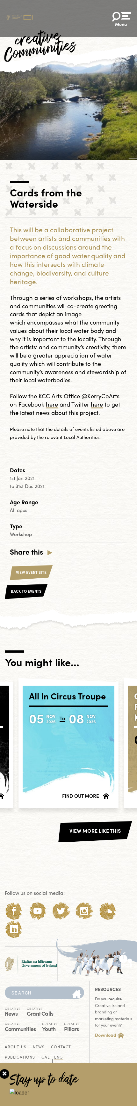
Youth (50, 1026)
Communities (20, 1026)
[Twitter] (61, 911)
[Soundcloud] (108, 911)
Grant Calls (40, 1011)
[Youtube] (37, 911)
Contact (61, 1047)
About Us (15, 1047)
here (52, 404)
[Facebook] (14, 911)
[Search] (77, 994)
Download (105, 1035)
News (12, 1011)
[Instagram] (84, 911)
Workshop (21, 534)
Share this (26, 552)
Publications (20, 1057)
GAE (45, 1057)
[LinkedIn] (14, 929)
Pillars (72, 1026)
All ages (18, 510)
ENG (58, 1057)
